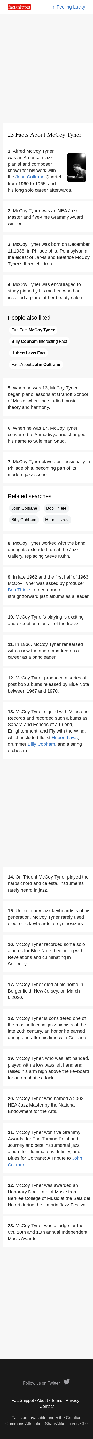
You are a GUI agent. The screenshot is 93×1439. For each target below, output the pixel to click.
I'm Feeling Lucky (67, 7)
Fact (28, 353)
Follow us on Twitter (42, 1383)
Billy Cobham (23, 520)
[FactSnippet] (19, 8)
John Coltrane (30, 177)
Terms (56, 1400)
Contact (47, 1406)
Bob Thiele (56, 508)
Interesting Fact (39, 341)
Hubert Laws (56, 520)
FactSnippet (23, 1400)
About (42, 1400)
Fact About (35, 364)
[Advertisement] (46, 68)
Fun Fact (33, 330)
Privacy (72, 1400)
